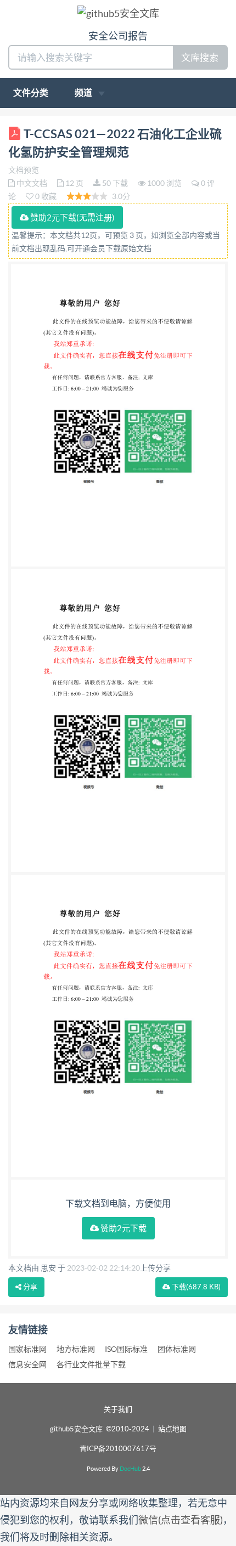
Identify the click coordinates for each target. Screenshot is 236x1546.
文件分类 (30, 93)
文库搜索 (199, 57)
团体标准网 (177, 1349)
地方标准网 (76, 1349)
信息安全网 (27, 1364)
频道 (84, 93)
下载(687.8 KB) (195, 1287)
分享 (29, 1287)
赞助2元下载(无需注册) (72, 217)
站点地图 (172, 1429)
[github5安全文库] (118, 13)
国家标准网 (27, 1349)
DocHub (130, 1468)
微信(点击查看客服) (180, 1520)
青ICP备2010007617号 (118, 1449)
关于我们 (118, 1409)
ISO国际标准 (126, 1349)
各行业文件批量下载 (91, 1364)
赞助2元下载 (123, 1228)
